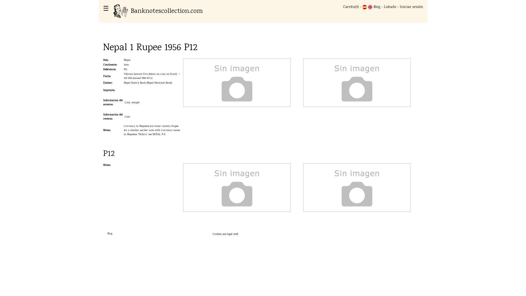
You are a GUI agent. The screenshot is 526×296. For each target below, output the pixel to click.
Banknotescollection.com (167, 11)
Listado (390, 7)
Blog (376, 7)
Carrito (349, 7)
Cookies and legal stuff (225, 233)
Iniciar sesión (411, 7)
